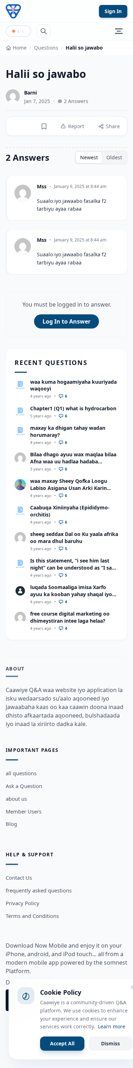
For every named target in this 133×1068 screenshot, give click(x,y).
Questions (46, 47)
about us (16, 798)
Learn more (111, 1026)
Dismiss (110, 1043)
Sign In (113, 11)
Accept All (62, 1043)
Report (76, 126)
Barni (30, 92)
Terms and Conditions (32, 915)
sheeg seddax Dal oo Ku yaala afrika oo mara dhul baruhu (74, 537)
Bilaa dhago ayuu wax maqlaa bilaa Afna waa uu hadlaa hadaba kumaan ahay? (73, 461)
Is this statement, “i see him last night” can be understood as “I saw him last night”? (73, 567)
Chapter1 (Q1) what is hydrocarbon (73, 408)
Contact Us (19, 877)
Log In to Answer (66, 321)
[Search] (43, 31)
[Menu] (118, 31)
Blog (11, 823)
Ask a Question (24, 785)
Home (20, 47)
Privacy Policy (22, 903)
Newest (89, 157)
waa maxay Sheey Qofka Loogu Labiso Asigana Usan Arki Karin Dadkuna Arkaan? (68, 488)
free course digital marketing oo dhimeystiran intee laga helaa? (70, 617)
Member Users (23, 811)
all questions (21, 773)
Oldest (114, 157)
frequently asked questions (39, 890)
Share (113, 126)
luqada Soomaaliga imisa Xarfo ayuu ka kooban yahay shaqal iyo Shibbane (71, 594)
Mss (41, 186)
